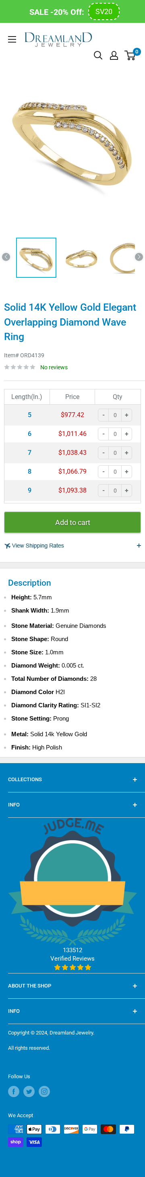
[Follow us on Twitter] (29, 1091)
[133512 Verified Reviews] (72, 967)
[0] (130, 55)
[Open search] (98, 55)
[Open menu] (12, 39)
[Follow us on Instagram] (44, 1091)
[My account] (114, 55)
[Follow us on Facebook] (13, 1091)
